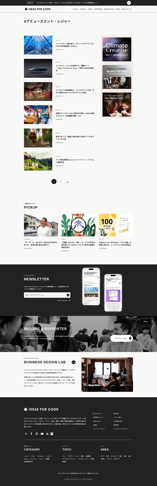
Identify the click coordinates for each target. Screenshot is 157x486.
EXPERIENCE (98, 9)
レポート (49, 456)
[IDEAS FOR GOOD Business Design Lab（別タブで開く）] (116, 88)
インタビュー (40, 456)
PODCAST (83, 9)
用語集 (95, 425)
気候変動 (88, 456)
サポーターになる (121, 338)
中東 (125, 456)
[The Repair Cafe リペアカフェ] (116, 116)
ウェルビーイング (83, 459)
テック (77, 456)
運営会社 (116, 413)
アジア (102, 456)
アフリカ (109, 459)
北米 (129, 456)
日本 (107, 456)
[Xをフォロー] (26, 434)
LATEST (75, 9)
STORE (117, 9)
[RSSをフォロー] (47, 434)
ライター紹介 (117, 417)
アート (64, 456)
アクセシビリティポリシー (121, 429)
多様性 (92, 459)
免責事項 (116, 425)
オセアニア (117, 459)
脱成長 (64, 461)
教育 (82, 456)
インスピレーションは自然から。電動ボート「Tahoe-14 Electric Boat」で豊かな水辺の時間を (74, 68)
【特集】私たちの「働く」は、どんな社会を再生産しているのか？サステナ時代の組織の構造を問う (78, 244)
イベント (41, 459)
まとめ (26, 459)
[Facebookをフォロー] (31, 433)
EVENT (90, 9)
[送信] (68, 295)
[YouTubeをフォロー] (42, 433)
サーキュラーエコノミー (69, 459)
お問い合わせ (97, 421)
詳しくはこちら (63, 300)
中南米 (102, 459)
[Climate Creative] (116, 61)
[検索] (130, 9)
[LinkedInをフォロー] (52, 434)
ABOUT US (125, 9)
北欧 (120, 456)
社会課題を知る (118, 421)
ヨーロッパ (114, 456)
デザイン (70, 456)
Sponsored (33, 459)
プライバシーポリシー (99, 429)
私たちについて (97, 413)
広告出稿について (98, 417)
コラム (33, 456)
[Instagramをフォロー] (36, 434)
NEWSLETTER (108, 9)
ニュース (26, 456)
